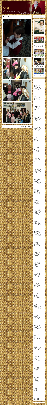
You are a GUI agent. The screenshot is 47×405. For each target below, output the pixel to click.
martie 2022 (36, 138)
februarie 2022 (36, 139)
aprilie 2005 (36, 345)
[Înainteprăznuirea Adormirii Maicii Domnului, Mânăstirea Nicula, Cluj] (39, 71)
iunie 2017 (35, 201)
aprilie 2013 (36, 256)
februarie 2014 (36, 245)
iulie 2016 (35, 213)
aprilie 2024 (36, 110)
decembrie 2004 (36, 347)
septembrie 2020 (37, 158)
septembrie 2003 (37, 351)
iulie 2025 (35, 94)
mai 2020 (35, 162)
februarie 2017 (36, 205)
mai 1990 (35, 376)
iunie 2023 (35, 121)
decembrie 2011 (36, 274)
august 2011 (36, 278)
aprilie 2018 (36, 190)
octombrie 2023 (36, 117)
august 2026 (36, 79)
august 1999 (36, 361)
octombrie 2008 (36, 307)
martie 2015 (36, 231)
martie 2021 (36, 151)
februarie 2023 (36, 126)
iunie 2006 (35, 334)
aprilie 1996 (36, 367)
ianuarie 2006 (36, 338)
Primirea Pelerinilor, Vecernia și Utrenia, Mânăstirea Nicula (39, 66)
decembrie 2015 (36, 221)
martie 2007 (36, 324)
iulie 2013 (35, 253)
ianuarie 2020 (36, 167)
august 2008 (36, 309)
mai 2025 (35, 96)
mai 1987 (35, 382)
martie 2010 (36, 296)
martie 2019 (36, 178)
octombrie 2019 (36, 170)
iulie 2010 (35, 293)
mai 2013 (35, 255)
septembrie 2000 (37, 356)
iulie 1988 (35, 380)
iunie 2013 (35, 254)
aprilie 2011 (36, 283)
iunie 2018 (35, 188)
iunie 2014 (35, 241)
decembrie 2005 (36, 339)
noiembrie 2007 (36, 317)
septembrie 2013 (36, 251)
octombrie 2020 (36, 157)
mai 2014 (35, 242)
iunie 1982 (35, 390)
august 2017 (36, 199)
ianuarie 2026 (36, 87)
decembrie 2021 (36, 141)
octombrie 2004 (36, 349)
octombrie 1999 (36, 360)
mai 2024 (35, 109)
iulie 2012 (35, 266)
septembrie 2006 (37, 330)
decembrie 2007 (36, 316)
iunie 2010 (35, 294)
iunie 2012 (35, 267)
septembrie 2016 (36, 211)
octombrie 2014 (36, 236)
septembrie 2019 (36, 171)
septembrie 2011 (36, 277)
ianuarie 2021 (36, 153)
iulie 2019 (35, 173)
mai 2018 (35, 189)
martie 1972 (36, 399)
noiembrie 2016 (36, 209)
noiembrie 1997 (36, 365)
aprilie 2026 (36, 84)
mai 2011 (35, 282)
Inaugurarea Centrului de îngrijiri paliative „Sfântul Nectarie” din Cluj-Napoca (8, 127)
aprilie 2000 (36, 359)
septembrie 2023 (37, 118)
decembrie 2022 (36, 128)
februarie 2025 (36, 99)
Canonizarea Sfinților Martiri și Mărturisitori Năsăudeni (26, 127)
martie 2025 (36, 98)
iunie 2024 (35, 108)
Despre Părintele (18, 1)
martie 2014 (36, 244)
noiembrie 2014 (36, 235)
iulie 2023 (35, 120)
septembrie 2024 (37, 105)
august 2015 (36, 225)
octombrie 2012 (36, 263)
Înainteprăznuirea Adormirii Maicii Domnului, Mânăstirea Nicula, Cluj (39, 75)
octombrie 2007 (36, 318)
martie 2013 (36, 257)
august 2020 (36, 159)
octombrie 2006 (36, 329)
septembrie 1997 (36, 366)
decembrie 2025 (36, 88)
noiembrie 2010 (36, 288)
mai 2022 (35, 136)
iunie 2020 (35, 161)
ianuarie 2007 (36, 326)
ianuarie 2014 (36, 246)
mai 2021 (35, 149)
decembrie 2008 (36, 306)
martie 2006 (36, 337)
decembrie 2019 (36, 168)
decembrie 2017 (36, 194)
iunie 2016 (35, 214)
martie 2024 (36, 111)
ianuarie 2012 (36, 273)
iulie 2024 (35, 107)
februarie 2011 (36, 285)
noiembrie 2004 (36, 348)
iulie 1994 (35, 369)
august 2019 (36, 172)
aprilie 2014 (36, 243)
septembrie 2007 (37, 319)
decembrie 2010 (36, 287)
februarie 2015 (36, 232)
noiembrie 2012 (36, 262)
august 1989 (36, 378)
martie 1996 (36, 368)
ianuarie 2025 (36, 100)
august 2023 (36, 119)
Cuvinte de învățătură (10, 1)
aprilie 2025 (36, 97)
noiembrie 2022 (36, 129)
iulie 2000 (35, 357)
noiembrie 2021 (36, 142)
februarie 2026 (36, 86)
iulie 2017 (35, 200)
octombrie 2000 (36, 355)
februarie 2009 (36, 305)
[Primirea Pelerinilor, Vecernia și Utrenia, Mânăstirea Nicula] (39, 61)
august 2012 (36, 265)
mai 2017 (35, 202)
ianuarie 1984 (36, 387)
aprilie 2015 (36, 230)
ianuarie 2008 (36, 315)
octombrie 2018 (36, 183)
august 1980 (36, 392)
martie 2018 (36, 191)
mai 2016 (35, 215)
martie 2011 (36, 284)
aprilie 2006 (36, 336)
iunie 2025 (35, 95)
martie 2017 (36, 204)
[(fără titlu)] (39, 27)
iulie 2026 (35, 80)
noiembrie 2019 (36, 169)
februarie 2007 (36, 325)
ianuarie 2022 (36, 140)
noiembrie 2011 (36, 275)
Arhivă (22, 1)
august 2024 (36, 106)
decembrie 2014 (36, 234)
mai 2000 (35, 358)
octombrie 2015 (36, 223)
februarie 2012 (36, 272)
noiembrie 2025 (36, 89)
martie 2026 (36, 85)
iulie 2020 (35, 160)
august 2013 (36, 252)
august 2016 (36, 212)
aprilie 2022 (36, 137)
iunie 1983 (35, 389)
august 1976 (36, 397)
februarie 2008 (36, 314)
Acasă (3, 1)
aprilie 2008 (36, 313)
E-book (14, 1)
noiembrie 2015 (36, 222)
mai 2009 (35, 303)
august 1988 (36, 379)
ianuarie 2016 (36, 220)
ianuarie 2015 (36, 233)
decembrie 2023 (36, 115)
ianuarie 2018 (36, 193)
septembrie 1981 (36, 391)
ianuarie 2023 (36, 127)
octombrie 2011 (36, 276)
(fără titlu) (39, 34)
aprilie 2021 (36, 150)
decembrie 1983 (36, 388)
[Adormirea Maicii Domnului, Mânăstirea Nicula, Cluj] (39, 52)
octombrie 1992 (36, 371)
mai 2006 (35, 335)
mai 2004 (35, 350)
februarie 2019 (36, 179)
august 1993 (36, 370)
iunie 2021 (35, 148)
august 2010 (36, 292)
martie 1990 (36, 377)
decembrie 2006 (36, 327)
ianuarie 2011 (36, 286)
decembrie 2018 (36, 181)
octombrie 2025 (36, 90)
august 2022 (36, 132)
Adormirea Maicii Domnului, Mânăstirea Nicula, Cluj (39, 57)
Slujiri (5, 1)
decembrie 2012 (36, 261)
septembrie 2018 (36, 184)
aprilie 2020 (36, 163)
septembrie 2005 (37, 340)
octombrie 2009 (36, 298)
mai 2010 (35, 295)
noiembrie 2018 (36, 182)
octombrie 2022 (36, 130)
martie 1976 (36, 398)
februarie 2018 (36, 192)
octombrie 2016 (36, 210)
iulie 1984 (35, 386)
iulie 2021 (35, 147)
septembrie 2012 (36, 264)
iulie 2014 (35, 240)
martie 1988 (36, 381)
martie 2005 (36, 346)
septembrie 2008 (37, 308)
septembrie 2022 (37, 131)
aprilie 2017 (36, 203)
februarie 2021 (36, 152)
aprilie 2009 (36, 304)
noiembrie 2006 (36, 328)
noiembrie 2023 (36, 116)
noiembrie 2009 (36, 297)
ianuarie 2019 (36, 180)
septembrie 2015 (36, 224)
